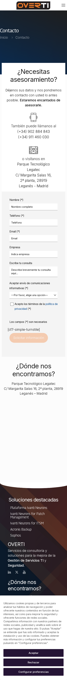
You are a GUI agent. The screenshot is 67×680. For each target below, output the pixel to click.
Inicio (4, 37)
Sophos (15, 535)
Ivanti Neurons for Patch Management (27, 515)
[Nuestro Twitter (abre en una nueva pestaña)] (16, 572)
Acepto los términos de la (36, 306)
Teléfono (16, 215)
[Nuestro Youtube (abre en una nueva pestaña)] (24, 572)
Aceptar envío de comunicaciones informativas (29, 286)
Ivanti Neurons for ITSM (27, 523)
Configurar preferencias (33, 671)
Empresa (14, 247)
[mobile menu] (63, 5)
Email (14, 231)
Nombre (16, 200)
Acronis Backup (21, 529)
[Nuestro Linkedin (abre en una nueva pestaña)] (9, 572)
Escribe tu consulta (20, 263)
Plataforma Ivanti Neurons (28, 508)
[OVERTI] (33, 5)
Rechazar (33, 662)
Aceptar (33, 653)
